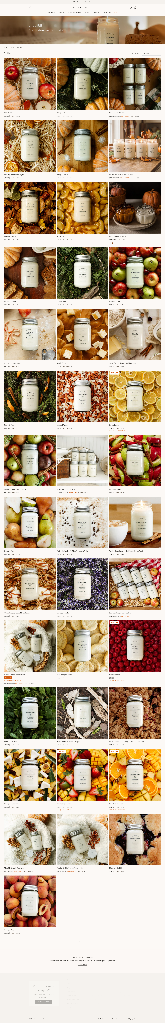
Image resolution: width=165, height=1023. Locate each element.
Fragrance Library (73, 999)
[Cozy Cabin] (82, 273)
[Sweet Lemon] (135, 396)
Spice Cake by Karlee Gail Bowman (122, 363)
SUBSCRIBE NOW (44, 1002)
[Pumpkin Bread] (30, 273)
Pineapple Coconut (11, 803)
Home (6, 47)
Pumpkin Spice (62, 174)
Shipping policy (132, 1019)
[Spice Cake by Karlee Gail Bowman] (135, 334)
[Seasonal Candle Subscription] (135, 584)
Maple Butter (62, 363)
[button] (30, 7)
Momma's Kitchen (116, 489)
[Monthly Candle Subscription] (30, 839)
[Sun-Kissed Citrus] (135, 775)
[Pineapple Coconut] (30, 775)
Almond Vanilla (62, 425)
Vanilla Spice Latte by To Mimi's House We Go (126, 551)
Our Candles (71, 995)
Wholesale (95, 999)
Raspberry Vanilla (115, 674)
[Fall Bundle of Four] (135, 84)
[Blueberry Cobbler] (135, 839)
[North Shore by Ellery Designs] (82, 713)
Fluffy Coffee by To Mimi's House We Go (72, 551)
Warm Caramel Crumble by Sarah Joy (18, 613)
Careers (69, 1007)
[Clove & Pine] (30, 396)
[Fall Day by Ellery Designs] (30, 146)
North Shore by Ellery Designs (68, 741)
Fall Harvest (8, 112)
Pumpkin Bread (10, 301)
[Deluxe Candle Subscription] (30, 646)
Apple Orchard (114, 301)
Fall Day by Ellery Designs (14, 174)
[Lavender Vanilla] (82, 584)
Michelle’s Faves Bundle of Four (121, 174)
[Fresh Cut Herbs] (30, 713)
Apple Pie (60, 236)
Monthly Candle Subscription (15, 868)
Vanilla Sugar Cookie (64, 674)
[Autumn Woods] (30, 208)
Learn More (82, 964)
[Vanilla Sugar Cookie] (82, 646)
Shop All (19, 47)
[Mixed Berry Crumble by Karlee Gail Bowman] (135, 713)
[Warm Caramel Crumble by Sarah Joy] (30, 584)
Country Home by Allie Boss (15, 489)
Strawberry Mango (64, 803)
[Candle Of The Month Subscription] (82, 839)
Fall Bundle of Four (116, 112)
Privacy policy (110, 1019)
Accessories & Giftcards (125, 995)
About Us (70, 984)
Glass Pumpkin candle (117, 236)
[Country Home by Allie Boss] (30, 460)
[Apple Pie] (82, 208)
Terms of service (121, 1019)
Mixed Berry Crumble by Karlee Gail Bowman (126, 741)
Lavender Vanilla (63, 613)
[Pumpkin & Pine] (82, 84)
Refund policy (100, 1019)
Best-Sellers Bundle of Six (66, 489)
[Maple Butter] (82, 334)
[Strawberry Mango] (82, 775)
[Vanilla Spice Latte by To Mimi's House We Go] (135, 522)
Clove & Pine (9, 425)
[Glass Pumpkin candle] (135, 208)
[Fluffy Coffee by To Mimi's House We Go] (82, 522)
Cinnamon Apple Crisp (12, 363)
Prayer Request (97, 995)
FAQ (93, 987)
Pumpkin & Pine (63, 112)
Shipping (95, 991)
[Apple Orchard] (135, 273)
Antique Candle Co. (39, 1019)
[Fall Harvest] (30, 84)
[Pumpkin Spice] (82, 146)
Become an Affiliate (73, 1003)
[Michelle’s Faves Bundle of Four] (135, 146)
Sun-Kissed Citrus (116, 803)
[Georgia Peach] (30, 901)
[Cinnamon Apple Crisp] (30, 334)
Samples (120, 991)
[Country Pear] (30, 522)
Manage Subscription (99, 984)
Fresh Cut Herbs (10, 741)
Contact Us (95, 1003)
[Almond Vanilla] (82, 396)
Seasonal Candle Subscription (120, 613)
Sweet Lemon (114, 425)
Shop (12, 47)
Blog (68, 987)
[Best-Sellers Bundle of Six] (82, 460)
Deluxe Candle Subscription (14, 674)
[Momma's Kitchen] (135, 460)
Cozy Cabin (61, 301)
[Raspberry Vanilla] (135, 646)
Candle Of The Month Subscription (70, 868)
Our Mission (71, 991)
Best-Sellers (121, 987)
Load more (82, 941)
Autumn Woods (10, 236)
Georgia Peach (9, 930)
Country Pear (9, 551)
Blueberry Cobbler (116, 868)
